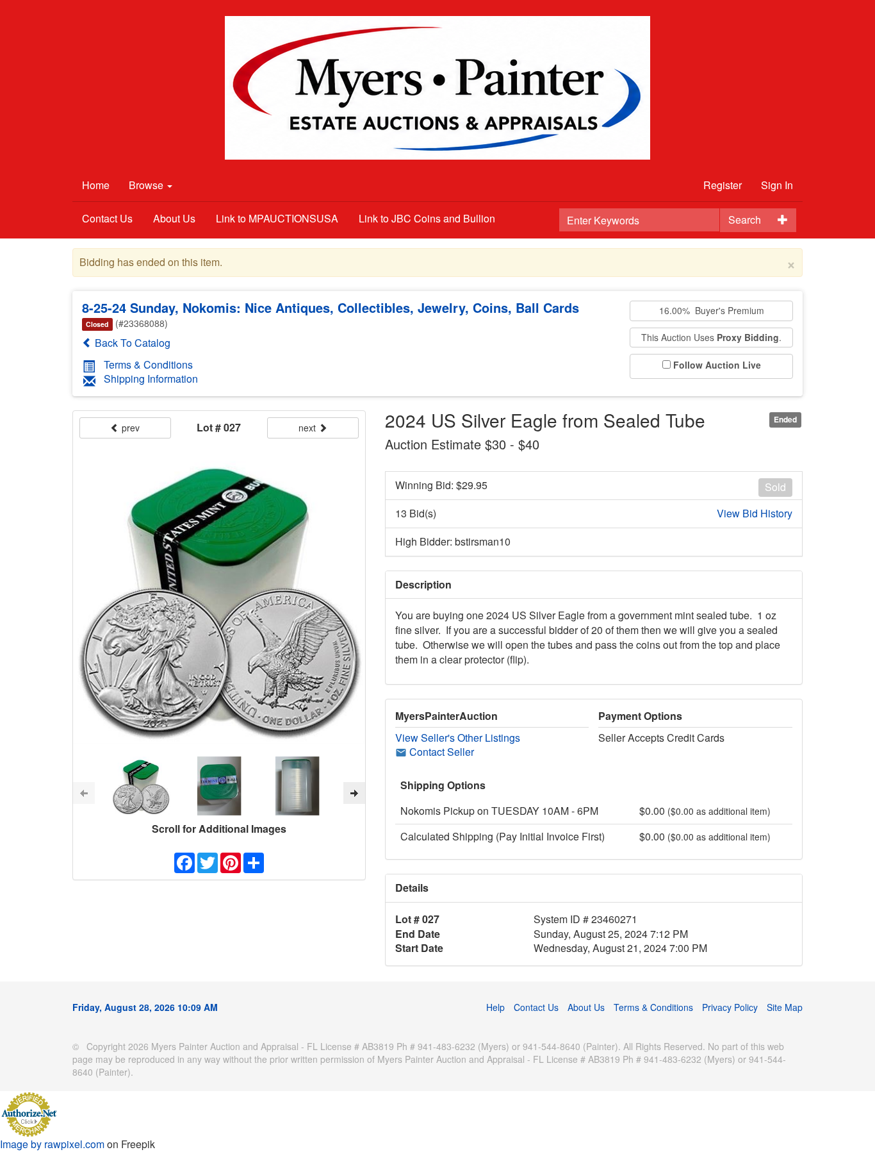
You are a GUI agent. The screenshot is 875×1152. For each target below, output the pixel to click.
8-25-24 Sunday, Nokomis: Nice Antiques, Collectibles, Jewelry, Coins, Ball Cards (330, 307)
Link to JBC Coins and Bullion (427, 218)
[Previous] (84, 793)
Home (96, 185)
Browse (147, 185)
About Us (174, 218)
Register (722, 185)
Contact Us (107, 218)
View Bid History (754, 513)
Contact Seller (440, 751)
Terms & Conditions (148, 364)
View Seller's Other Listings (457, 737)
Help (495, 1007)
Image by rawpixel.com (52, 1144)
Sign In (777, 185)
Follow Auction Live (717, 365)
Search (744, 219)
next (308, 427)
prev (129, 427)
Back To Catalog (131, 342)
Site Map (785, 1007)
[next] (354, 793)
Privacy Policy (730, 1007)
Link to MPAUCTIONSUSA (277, 218)
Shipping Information (151, 378)
